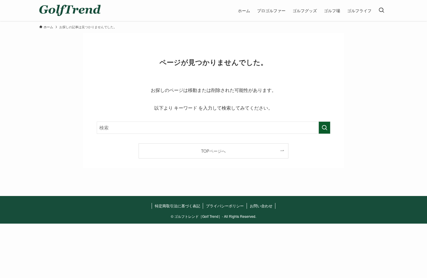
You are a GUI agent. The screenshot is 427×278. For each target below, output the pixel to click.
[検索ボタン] (381, 10)
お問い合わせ (261, 205)
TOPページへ (213, 151)
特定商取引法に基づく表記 (177, 205)
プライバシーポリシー (225, 205)
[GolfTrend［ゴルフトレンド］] (70, 10)
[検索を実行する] (324, 128)
